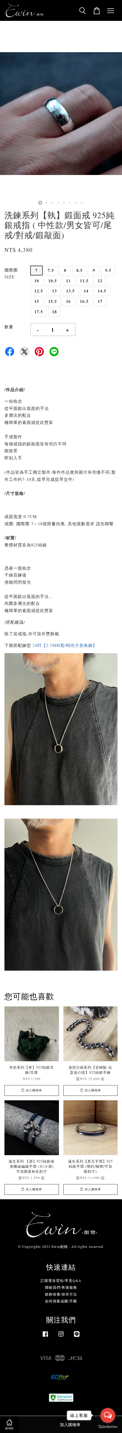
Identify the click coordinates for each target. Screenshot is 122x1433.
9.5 (108, 270)
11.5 (84, 281)
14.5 (102, 291)
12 (100, 281)
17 (100, 301)
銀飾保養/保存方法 (61, 1294)
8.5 (79, 270)
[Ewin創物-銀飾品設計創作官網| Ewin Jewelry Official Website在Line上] (77, 1336)
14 (86, 291)
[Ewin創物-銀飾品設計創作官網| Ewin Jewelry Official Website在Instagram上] (61, 1336)
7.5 (51, 270)
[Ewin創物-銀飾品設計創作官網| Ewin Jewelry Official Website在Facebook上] (45, 1336)
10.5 (52, 281)
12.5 (38, 291)
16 (68, 301)
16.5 (84, 301)
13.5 (70, 291)
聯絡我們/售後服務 (61, 1287)
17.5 (38, 312)
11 (68, 281)
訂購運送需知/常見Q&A (61, 1280)
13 (54, 291)
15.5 (52, 301)
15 (36, 301)
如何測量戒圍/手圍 (61, 1301)
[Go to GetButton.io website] (107, 1427)
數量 (8, 326)
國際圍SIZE (11, 273)
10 (36, 281)
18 (54, 312)
